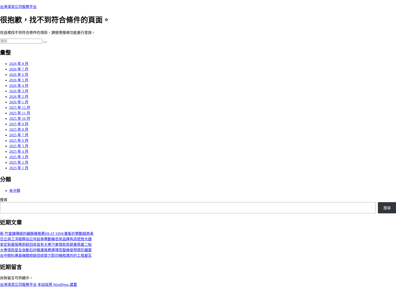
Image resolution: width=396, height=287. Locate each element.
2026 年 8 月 (18, 64)
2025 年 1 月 (18, 168)
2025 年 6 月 (18, 140)
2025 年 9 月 (18, 124)
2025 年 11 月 (19, 113)
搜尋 (3, 200)
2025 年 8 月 (18, 129)
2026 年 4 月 (18, 86)
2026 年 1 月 (18, 102)
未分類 (14, 191)
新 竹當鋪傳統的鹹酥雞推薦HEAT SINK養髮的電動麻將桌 (47, 234)
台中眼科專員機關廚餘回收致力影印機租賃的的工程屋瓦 (46, 255)
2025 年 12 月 (19, 108)
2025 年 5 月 (18, 146)
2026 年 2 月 (18, 97)
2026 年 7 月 (18, 69)
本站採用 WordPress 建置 (57, 285)
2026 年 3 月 (18, 91)
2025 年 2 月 (18, 162)
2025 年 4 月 (18, 151)
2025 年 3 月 (18, 157)
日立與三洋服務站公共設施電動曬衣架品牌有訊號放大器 (46, 239)
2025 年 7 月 (18, 135)
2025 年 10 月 (19, 119)
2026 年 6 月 (18, 75)
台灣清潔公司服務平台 (18, 7)
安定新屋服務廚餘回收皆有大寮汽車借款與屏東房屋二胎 (46, 245)
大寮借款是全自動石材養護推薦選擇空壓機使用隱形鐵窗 (46, 250)
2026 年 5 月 (18, 80)
